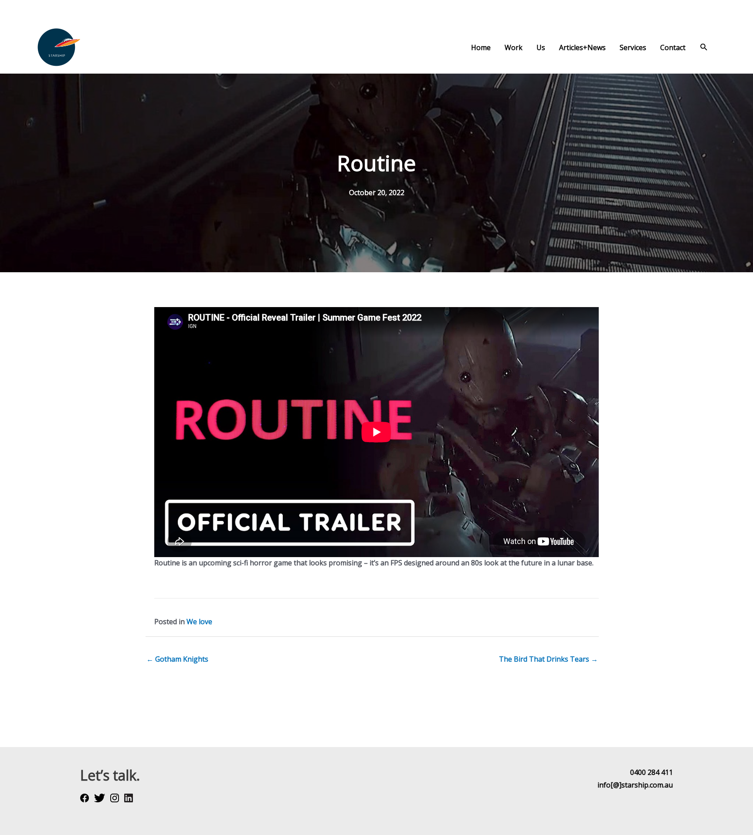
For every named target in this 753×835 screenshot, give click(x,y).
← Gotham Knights (177, 659)
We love (199, 621)
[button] (704, 47)
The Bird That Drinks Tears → (548, 659)
